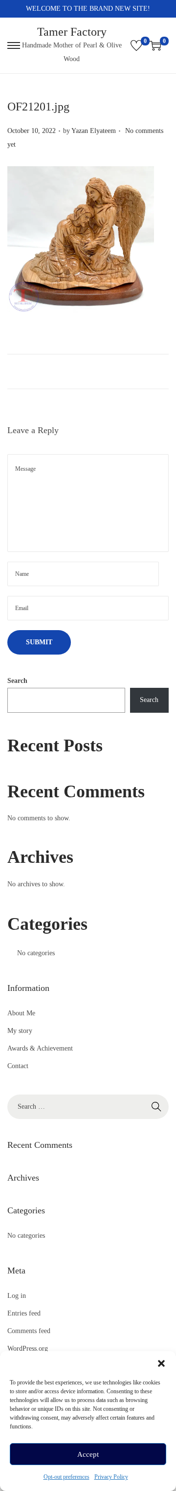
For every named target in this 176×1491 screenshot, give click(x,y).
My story (19, 1030)
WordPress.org (27, 1348)
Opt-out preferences (66, 1476)
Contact (17, 1066)
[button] (161, 1363)
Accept (88, 1454)
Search (17, 680)
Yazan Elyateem (93, 130)
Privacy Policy (111, 1476)
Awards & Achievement (40, 1048)
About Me (21, 1013)
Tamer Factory (72, 31)
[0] (136, 45)
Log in (16, 1295)
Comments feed (28, 1331)
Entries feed (24, 1313)
